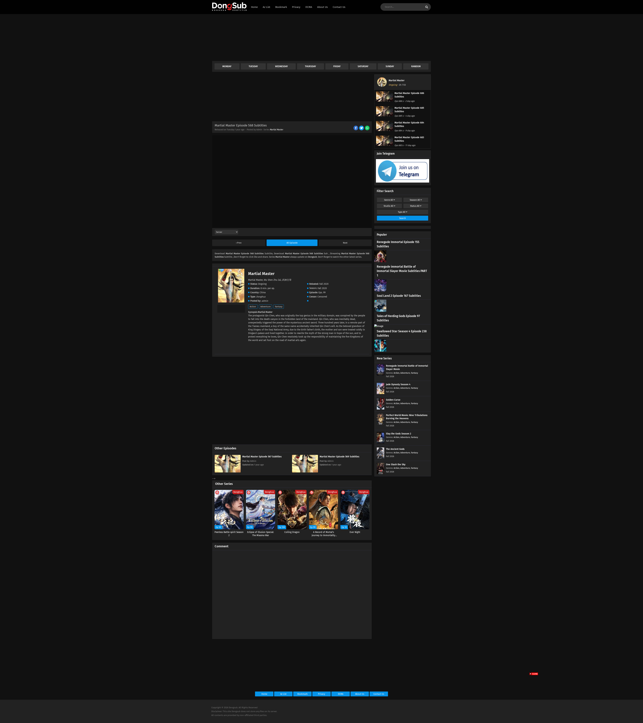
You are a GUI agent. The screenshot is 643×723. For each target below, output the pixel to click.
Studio (388, 206)
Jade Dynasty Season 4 (398, 384)
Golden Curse (393, 399)
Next (345, 243)
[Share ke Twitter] (361, 128)
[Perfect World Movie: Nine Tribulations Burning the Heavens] (380, 424)
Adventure (265, 306)
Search (402, 218)
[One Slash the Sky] (380, 473)
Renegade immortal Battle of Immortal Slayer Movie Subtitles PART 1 (402, 271)
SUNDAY (390, 66)
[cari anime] (426, 7)
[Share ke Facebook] (356, 128)
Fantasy (278, 306)
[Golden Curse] (380, 408)
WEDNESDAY (281, 66)
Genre (388, 200)
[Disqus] (292, 593)
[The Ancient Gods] (380, 458)
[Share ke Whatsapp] (367, 128)
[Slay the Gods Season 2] (380, 442)
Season (415, 200)
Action (253, 306)
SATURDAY (363, 66)
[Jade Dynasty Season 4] (380, 393)
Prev (239, 243)
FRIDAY (337, 66)
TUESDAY (253, 66)
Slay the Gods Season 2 (398, 433)
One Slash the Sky (395, 464)
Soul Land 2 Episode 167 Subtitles (399, 296)
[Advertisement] (312, 37)
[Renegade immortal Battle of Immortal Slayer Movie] (380, 374)
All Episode (292, 243)
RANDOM (416, 66)
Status (414, 206)
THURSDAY (310, 66)
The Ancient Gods (395, 449)
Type (401, 212)
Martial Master (276, 129)
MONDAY (226, 66)
